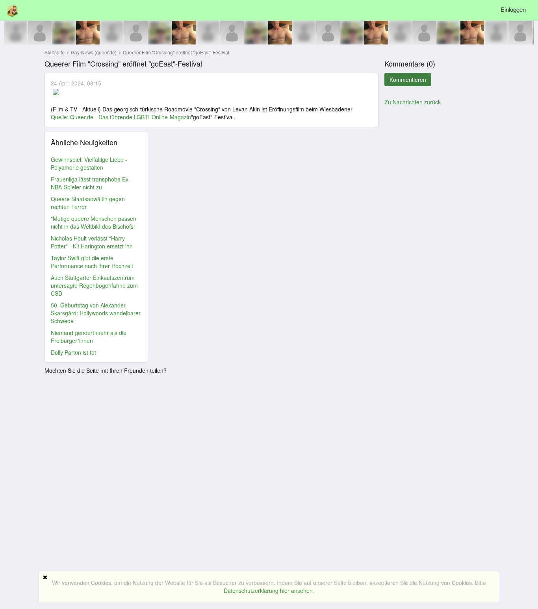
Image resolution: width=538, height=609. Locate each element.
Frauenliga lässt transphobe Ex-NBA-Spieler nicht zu (90, 183)
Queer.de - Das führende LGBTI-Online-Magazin (130, 117)
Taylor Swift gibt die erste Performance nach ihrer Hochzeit (92, 262)
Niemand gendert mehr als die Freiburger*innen (88, 336)
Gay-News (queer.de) (94, 52)
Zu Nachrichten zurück (412, 102)
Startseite (55, 52)
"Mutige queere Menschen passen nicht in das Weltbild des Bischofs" (93, 222)
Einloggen (513, 9)
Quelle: (60, 117)
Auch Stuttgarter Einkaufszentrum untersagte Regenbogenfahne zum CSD (94, 285)
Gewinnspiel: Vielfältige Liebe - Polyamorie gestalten (89, 163)
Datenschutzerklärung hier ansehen (268, 590)
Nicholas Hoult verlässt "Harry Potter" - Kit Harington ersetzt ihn (92, 242)
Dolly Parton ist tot (73, 352)
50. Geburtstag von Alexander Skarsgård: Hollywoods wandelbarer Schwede (96, 313)
